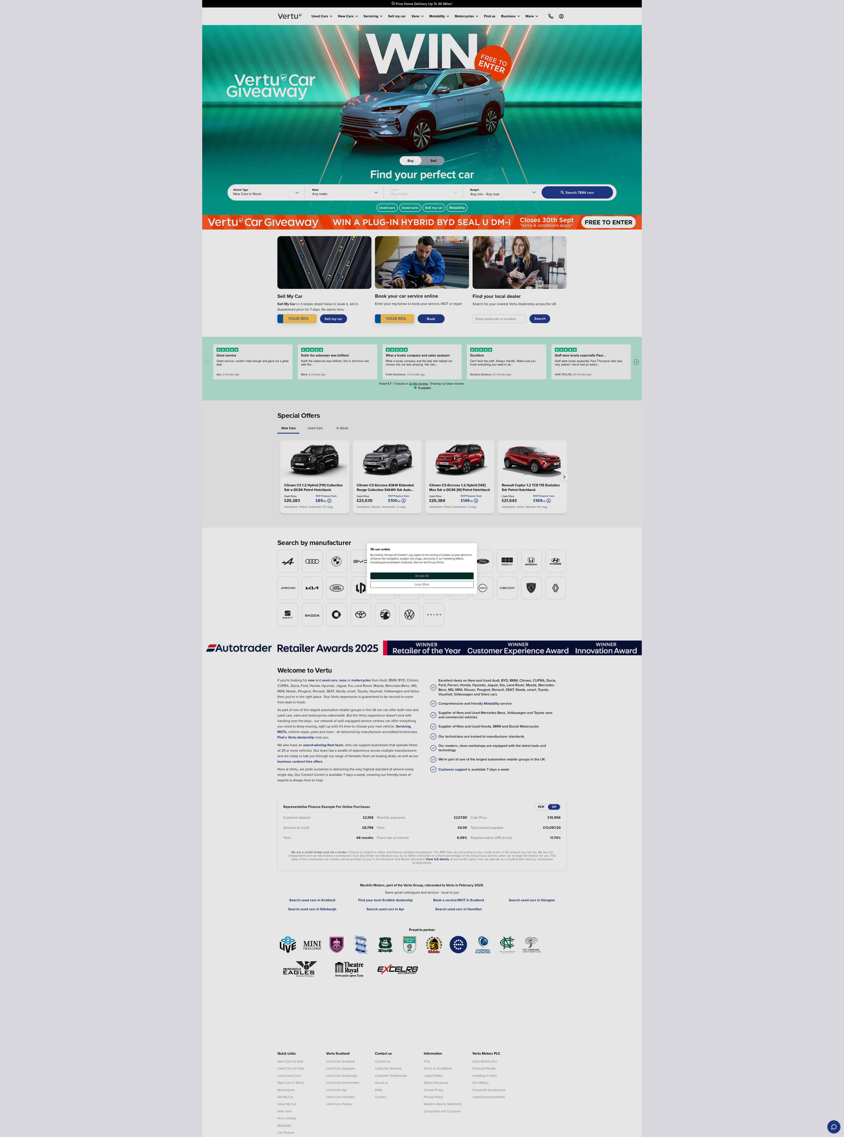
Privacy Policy (436, 562)
